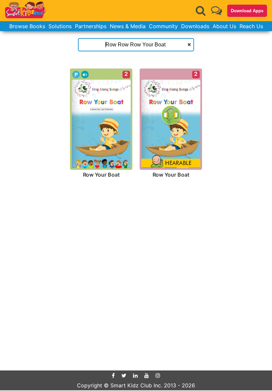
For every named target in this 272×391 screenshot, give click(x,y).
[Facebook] (113, 375)
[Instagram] (158, 375)
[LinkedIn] (135, 375)
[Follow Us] (216, 10)
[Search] (201, 10)
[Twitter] (124, 375)
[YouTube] (147, 375)
